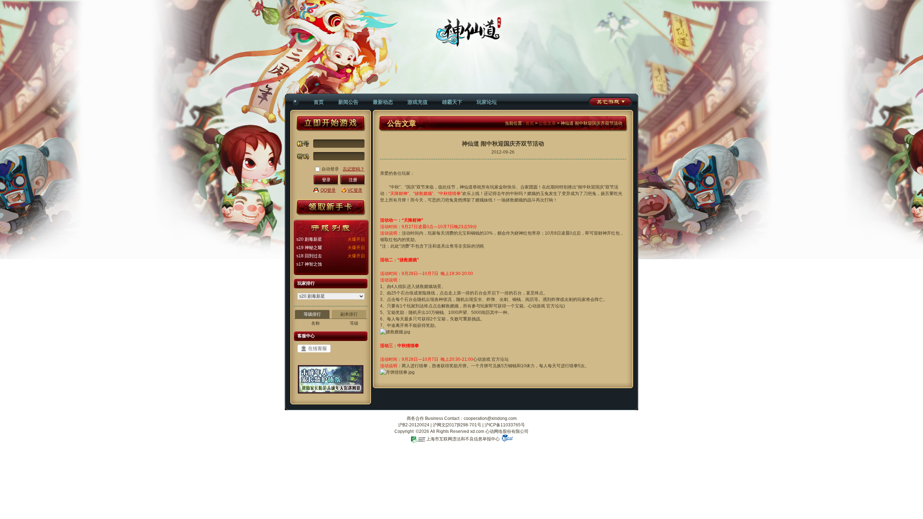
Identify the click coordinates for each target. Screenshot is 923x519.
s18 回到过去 (309, 255)
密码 (303, 158)
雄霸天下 (452, 102)
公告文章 (547, 123)
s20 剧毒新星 (309, 239)
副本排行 (349, 314)
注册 (353, 179)
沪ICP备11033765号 (505, 424)
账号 (303, 143)
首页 (319, 102)
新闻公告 (348, 102)
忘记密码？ (354, 169)
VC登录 (355, 190)
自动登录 (330, 169)
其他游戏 (610, 102)
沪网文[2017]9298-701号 (457, 424)
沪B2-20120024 (413, 424)
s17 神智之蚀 (309, 264)
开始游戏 (330, 123)
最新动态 (383, 102)
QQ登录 (328, 190)
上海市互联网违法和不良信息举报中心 (463, 439)
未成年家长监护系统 (330, 382)
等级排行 (312, 314)
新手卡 (330, 207)
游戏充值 (417, 102)
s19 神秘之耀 (309, 247)
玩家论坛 (487, 102)
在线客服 (314, 348)
